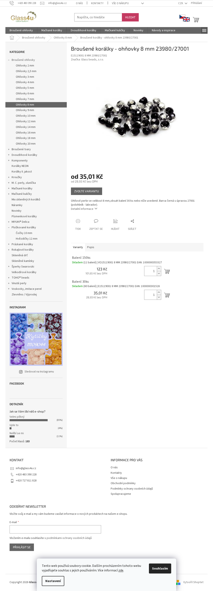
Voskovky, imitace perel (27, 289)
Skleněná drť (20, 255)
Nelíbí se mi (17, 433)
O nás (79, 3)
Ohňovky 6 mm (25, 93)
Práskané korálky (22, 244)
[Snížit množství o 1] (159, 273)
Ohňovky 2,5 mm (26, 71)
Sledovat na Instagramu (39, 372)
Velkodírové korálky (24, 272)
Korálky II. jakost (22, 172)
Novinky (16, 211)
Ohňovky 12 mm (26, 121)
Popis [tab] (90, 247)
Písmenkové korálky (24, 216)
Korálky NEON (20, 166)
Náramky (17, 205)
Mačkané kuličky (22, 194)
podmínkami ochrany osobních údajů (69, 538)
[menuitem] (21, 30)
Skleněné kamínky (23, 261)
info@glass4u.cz (26, 468)
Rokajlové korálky (23, 250)
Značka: (87, 59)
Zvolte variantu (86, 191)
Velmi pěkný (17, 417)
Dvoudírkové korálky (24, 155)
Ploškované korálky (24, 227)
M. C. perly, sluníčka (24, 183)
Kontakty (97, 3)
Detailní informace (82, 209)
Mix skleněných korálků (26, 199)
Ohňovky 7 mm (25, 99)
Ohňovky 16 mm (26, 133)
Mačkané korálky (22, 188)
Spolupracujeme (121, 494)
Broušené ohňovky (23, 60)
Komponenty (20, 161)
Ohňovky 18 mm (26, 138)
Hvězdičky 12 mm (26, 239)
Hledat (130, 17)
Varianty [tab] (78, 247)
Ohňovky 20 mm (26, 144)
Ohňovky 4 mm (25, 82)
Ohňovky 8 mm (25, 105)
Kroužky (17, 177)
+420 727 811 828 (26, 481)
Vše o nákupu (120, 3)
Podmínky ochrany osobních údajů (132, 489)
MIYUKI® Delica (20, 222)
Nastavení (53, 581)
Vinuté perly (19, 283)
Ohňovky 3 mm (25, 77)
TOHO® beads (20, 278)
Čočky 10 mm (24, 233)
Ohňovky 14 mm (26, 127)
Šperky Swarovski (23, 267)
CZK (181, 3)
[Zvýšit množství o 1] (159, 268)
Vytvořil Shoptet (193, 582)
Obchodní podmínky (123, 483)
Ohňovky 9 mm (25, 110)
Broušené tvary (21, 149)
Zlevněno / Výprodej (24, 294)
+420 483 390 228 (26, 474)
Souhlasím (160, 568)
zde (120, 570)
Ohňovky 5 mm (25, 88)
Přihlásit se (22, 547)
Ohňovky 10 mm (26, 116)
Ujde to (14, 425)
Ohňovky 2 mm (25, 66)
